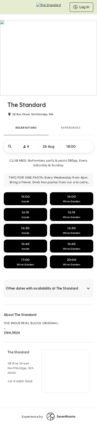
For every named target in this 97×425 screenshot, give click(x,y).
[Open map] (65, 371)
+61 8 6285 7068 (20, 381)
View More (12, 332)
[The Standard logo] (48, 7)
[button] (48, 146)
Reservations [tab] (26, 127)
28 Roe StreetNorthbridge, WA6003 (21, 368)
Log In (84, 7)
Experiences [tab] (71, 127)
